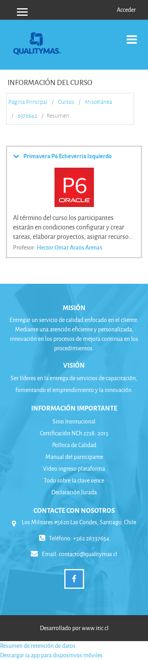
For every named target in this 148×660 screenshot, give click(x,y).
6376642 (27, 116)
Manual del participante (74, 457)
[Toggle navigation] (132, 35)
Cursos (66, 102)
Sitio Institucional (74, 421)
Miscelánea (98, 102)
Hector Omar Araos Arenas (69, 247)
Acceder (126, 10)
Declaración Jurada (74, 492)
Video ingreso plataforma (74, 468)
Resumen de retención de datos (37, 646)
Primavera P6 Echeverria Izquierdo (67, 156)
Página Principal (27, 102)
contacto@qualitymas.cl (88, 554)
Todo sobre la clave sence (74, 480)
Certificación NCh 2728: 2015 (74, 433)
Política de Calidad (74, 445)
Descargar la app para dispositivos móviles (51, 655)
